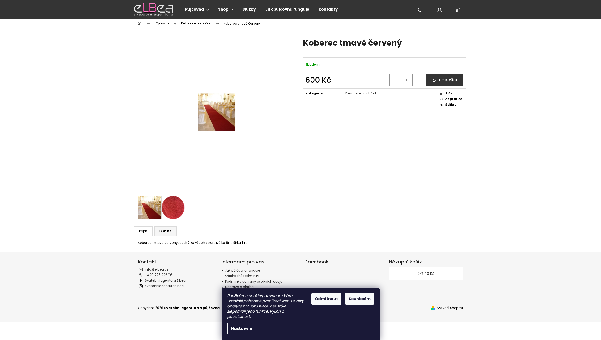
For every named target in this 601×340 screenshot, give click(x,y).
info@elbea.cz (156, 269)
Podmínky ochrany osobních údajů (253, 281)
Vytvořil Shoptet (450, 308)
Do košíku (448, 80)
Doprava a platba (239, 287)
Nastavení (241, 328)
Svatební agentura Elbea (165, 280)
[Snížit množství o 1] (395, 80)
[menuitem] (196, 9)
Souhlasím (360, 299)
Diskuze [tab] (165, 231)
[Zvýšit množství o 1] (418, 80)
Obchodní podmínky (242, 275)
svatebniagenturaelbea (164, 286)
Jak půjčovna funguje (242, 270)
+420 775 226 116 (158, 274)
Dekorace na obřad (360, 93)
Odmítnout (326, 299)
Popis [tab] (143, 231)
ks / (426, 273)
